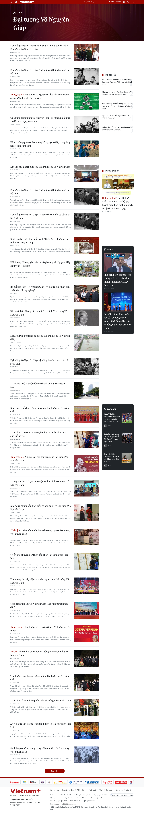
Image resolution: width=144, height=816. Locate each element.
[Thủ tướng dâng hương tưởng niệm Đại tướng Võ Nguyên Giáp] (86, 682)
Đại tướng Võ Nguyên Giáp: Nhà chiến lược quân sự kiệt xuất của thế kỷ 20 (39, 96)
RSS (78, 790)
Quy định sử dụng (68, 790)
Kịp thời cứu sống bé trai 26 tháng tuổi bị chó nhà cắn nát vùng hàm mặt (117, 93)
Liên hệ (128, 790)
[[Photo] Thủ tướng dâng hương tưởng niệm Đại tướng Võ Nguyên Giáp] (86, 658)
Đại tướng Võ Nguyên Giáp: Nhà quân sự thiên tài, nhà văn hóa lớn (40, 71)
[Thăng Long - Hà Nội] (124, 2)
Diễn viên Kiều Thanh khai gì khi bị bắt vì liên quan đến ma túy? (111, 458)
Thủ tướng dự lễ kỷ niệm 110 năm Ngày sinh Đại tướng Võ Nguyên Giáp (39, 581)
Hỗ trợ (84, 790)
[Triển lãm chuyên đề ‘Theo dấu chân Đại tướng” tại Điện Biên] (86, 561)
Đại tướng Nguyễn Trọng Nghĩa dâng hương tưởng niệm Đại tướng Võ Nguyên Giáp (39, 47)
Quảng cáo (119, 790)
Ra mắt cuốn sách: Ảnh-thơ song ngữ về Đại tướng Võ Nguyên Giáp (40, 532)
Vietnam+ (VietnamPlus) (27, 1)
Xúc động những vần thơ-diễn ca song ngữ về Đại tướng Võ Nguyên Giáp (40, 507)
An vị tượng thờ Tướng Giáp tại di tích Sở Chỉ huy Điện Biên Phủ (40, 725)
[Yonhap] (75, 782)
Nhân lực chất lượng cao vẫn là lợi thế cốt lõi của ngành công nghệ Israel (111, 438)
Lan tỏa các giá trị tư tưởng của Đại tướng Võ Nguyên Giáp (40, 166)
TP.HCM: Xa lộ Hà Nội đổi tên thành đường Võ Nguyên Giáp (38, 385)
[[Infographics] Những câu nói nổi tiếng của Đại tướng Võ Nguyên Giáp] (86, 463)
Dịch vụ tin (109, 790)
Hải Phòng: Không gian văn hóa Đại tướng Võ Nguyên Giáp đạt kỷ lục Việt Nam (40, 264)
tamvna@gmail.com (98, 798)
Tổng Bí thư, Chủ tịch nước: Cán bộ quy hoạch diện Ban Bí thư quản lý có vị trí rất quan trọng (117, 203)
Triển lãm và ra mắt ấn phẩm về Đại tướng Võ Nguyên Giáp (40, 700)
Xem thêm (55, 771)
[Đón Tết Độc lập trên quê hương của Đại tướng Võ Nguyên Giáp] (86, 342)
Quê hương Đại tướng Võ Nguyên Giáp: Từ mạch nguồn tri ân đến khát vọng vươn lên (40, 119)
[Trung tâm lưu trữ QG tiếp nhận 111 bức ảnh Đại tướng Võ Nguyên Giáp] (86, 488)
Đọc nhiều (110, 75)
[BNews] (24, 782)
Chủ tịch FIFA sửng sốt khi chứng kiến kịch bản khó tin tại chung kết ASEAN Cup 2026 (117, 280)
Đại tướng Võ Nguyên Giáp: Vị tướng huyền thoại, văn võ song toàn (39, 362)
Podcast (111, 409)
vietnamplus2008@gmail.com (65, 804)
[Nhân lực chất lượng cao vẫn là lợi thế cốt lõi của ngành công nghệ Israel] (127, 438)
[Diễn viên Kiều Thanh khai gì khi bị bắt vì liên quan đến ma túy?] (127, 458)
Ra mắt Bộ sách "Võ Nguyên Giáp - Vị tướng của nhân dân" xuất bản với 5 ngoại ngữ (40, 288)
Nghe (110, 426)
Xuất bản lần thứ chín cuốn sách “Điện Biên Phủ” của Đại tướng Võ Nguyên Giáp (39, 240)
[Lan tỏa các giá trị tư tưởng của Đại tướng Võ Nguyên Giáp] (86, 173)
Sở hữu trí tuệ (54, 790)
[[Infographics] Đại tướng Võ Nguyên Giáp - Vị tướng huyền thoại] (86, 633)
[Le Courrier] (108, 782)
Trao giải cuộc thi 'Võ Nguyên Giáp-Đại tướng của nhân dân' (39, 605)
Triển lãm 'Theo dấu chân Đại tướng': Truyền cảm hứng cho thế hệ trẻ (38, 434)
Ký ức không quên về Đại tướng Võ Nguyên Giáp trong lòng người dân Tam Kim (40, 144)
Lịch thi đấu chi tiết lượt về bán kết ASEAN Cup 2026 (115, 116)
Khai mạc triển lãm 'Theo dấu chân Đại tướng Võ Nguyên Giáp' (39, 409)
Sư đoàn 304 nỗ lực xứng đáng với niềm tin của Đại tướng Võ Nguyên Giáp (39, 750)
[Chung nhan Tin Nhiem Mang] (122, 794)
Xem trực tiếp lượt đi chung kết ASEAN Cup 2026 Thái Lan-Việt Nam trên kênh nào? (117, 82)
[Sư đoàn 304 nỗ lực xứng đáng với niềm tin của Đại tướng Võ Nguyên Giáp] (86, 754)
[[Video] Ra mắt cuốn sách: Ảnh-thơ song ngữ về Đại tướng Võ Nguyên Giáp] (86, 537)
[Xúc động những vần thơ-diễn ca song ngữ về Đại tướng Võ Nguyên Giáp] (86, 512)
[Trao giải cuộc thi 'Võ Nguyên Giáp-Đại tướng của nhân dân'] (86, 610)
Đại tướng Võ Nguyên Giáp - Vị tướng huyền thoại (40, 628)
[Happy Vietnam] (60, 782)
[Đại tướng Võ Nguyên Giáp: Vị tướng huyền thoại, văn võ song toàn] (86, 366)
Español (107, 2)
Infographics (112, 171)
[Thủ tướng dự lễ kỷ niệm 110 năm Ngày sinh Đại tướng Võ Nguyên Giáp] (86, 586)
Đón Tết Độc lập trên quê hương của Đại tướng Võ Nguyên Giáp (40, 337)
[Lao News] (42, 782)
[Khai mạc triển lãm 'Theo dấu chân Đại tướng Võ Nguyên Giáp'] (86, 414)
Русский (118, 2)
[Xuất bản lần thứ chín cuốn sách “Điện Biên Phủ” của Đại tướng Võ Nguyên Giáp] (86, 245)
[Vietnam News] (92, 782)
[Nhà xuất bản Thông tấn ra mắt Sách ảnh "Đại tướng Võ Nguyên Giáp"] (86, 317)
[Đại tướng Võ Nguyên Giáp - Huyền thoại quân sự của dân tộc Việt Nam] (86, 221)
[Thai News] (49, 782)
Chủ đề (17, 13)
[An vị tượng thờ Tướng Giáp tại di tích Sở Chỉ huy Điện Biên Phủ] (86, 730)
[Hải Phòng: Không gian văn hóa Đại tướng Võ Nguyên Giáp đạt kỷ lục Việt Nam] (86, 269)
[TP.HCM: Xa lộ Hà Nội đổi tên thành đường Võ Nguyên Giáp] (86, 390)
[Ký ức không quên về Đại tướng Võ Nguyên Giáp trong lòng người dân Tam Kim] (86, 149)
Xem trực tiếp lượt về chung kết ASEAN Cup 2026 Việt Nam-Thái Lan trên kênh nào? (117, 106)
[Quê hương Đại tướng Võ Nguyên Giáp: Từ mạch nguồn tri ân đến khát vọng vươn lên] (86, 124)
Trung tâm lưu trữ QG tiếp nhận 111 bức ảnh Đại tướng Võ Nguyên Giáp (39, 483)
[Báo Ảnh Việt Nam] (121, 782)
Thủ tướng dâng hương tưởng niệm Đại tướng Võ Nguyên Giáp (39, 653)
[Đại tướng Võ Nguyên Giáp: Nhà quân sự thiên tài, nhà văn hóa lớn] (86, 76)
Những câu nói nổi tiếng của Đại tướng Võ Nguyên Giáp (39, 458)
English (93, 2)
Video (109, 249)
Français (100, 2)
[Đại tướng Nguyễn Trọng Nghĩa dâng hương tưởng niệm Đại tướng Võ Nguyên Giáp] (86, 52)
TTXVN (101, 790)
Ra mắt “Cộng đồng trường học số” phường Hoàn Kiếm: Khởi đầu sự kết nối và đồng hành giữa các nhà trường (118, 321)
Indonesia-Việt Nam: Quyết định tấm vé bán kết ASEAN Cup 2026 (117, 128)
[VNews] (131, 782)
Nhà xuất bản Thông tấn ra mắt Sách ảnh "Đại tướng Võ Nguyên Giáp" (38, 313)
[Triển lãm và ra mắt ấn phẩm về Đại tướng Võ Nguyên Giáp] (86, 707)
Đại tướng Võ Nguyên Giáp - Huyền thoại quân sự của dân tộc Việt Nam (40, 216)
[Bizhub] (34, 782)
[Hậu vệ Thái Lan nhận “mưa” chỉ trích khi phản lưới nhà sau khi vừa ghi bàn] (127, 418)
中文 (112, 2)
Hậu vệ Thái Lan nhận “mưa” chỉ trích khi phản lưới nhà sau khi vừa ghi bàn (112, 418)
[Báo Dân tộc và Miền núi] (13, 782)
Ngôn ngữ (92, 790)
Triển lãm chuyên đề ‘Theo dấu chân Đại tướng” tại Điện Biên (39, 556)
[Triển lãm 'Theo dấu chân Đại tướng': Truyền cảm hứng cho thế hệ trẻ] (86, 439)
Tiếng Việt (87, 2)
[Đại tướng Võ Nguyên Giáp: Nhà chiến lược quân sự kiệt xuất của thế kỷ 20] (86, 101)
